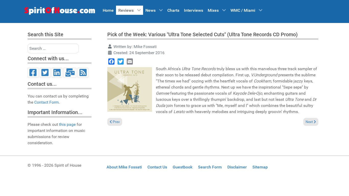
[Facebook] (33, 73)
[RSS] (82, 73)
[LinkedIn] (57, 73)
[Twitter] (45, 73)
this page (67, 124)
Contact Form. (47, 102)
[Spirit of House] (59, 12)
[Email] (69, 73)
